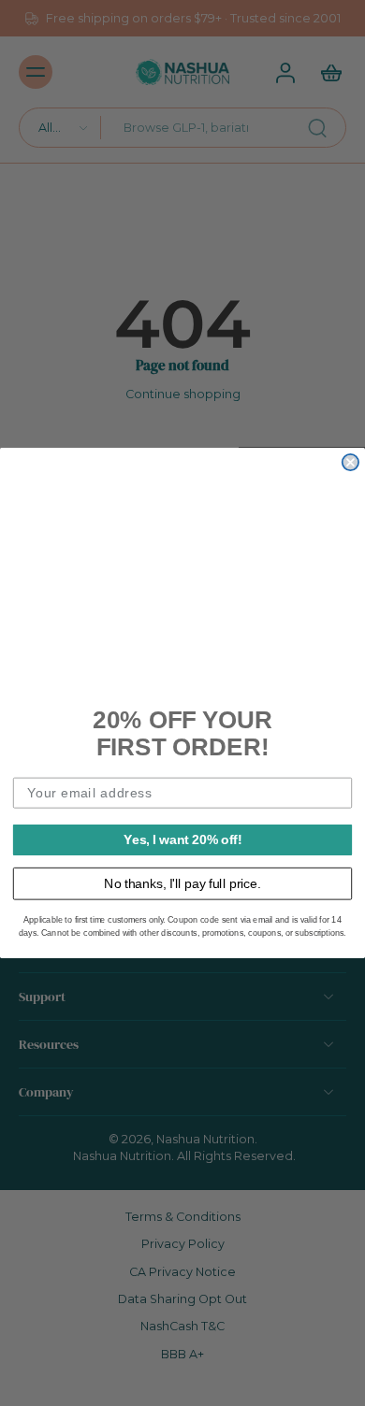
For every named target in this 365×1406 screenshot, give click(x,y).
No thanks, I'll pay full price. (182, 883)
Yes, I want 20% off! (182, 839)
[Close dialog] (350, 462)
